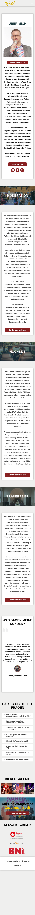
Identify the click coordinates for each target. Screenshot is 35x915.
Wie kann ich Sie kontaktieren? (17, 759)
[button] (32, 3)
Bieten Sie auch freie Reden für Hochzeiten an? (17, 728)
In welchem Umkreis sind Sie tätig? (16, 747)
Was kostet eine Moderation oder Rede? (18, 753)
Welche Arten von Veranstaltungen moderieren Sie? (18, 715)
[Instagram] (22, 170)
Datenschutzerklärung (13, 861)
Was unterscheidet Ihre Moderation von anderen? (15, 722)
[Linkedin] (13, 170)
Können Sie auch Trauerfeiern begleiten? (17, 735)
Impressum (26, 861)
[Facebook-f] (17, 170)
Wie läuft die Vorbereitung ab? (17, 741)
